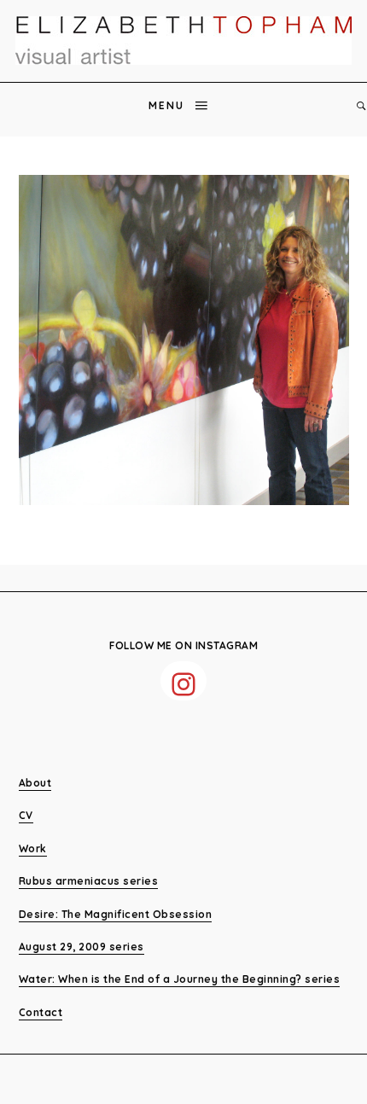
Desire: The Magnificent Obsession (116, 914)
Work (33, 848)
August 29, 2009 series (81, 946)
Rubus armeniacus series (89, 880)
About (35, 782)
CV (26, 815)
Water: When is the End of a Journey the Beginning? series (180, 979)
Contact (41, 1012)
